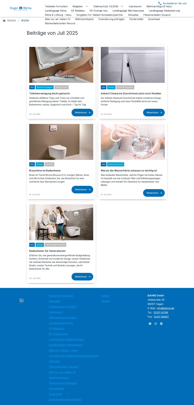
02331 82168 (161, 312)
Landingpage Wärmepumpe (66, 339)
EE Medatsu (56, 328)
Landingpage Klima (61, 323)
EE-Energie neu (58, 334)
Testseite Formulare (61, 295)
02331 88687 (161, 316)
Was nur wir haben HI (62, 372)
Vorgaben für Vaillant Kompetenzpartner (74, 355)
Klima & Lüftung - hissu (63, 350)
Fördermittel (56, 388)
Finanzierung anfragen (63, 383)
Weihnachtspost (59, 377)
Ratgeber (54, 301)
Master (105, 301)
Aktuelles (54, 361)
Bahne (105, 295)
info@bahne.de (165, 308)
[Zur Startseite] (23, 8)
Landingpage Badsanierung (66, 344)
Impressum (55, 312)
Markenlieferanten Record (65, 399)
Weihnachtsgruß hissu (62, 317)
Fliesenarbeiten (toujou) (64, 366)
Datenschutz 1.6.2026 (62, 306)
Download (55, 394)
